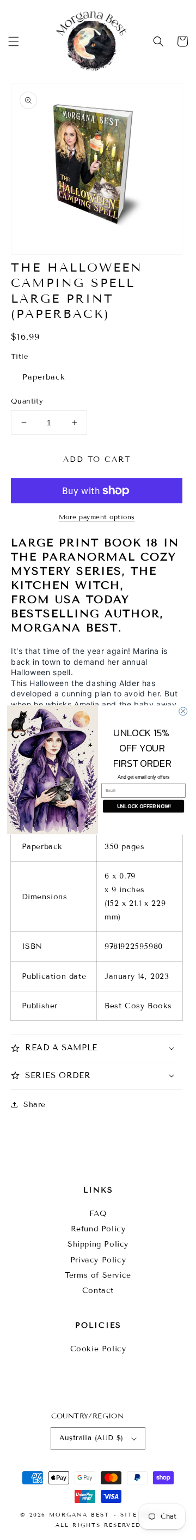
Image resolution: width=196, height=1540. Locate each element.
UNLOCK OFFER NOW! (143, 806)
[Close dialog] (183, 711)
